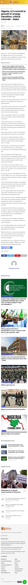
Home (2, 8)
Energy (4, 430)
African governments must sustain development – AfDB (16, 445)
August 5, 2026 (4, 387)
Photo (16, 563)
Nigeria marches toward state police (13, 409)
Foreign (3, 568)
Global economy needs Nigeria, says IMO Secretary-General (16, 457)
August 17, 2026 (5, 362)
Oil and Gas (17, 561)
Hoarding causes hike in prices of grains (14, 510)
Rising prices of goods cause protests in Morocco (11, 491)
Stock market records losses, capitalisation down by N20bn (16, 451)
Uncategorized (18, 570)
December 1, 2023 (20, 26)
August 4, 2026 (4, 411)
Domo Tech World (7, 581)
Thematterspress (19, 568)
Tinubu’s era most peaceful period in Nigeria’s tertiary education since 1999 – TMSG (13, 78)
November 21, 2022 (12, 460)
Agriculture (4, 559)
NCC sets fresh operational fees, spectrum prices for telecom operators (15, 499)
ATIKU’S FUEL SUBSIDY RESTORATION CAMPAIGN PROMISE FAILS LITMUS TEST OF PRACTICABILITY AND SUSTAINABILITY (14, 67)
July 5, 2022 (11, 454)
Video (16, 572)
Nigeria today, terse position (10, 434)
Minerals (6, 251)
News (3, 406)
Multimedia (4, 570)
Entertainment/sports (6, 565)
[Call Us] (25, 582)
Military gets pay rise (8, 385)
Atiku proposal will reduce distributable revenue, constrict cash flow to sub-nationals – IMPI (13, 73)
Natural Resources (5, 572)
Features (3, 566)
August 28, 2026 (5, 306)
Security (17, 566)
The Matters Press (9, 26)
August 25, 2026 (5, 334)
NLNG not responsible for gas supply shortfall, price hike (14, 505)
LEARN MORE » (4, 535)
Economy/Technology (9, 8)
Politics (16, 565)
